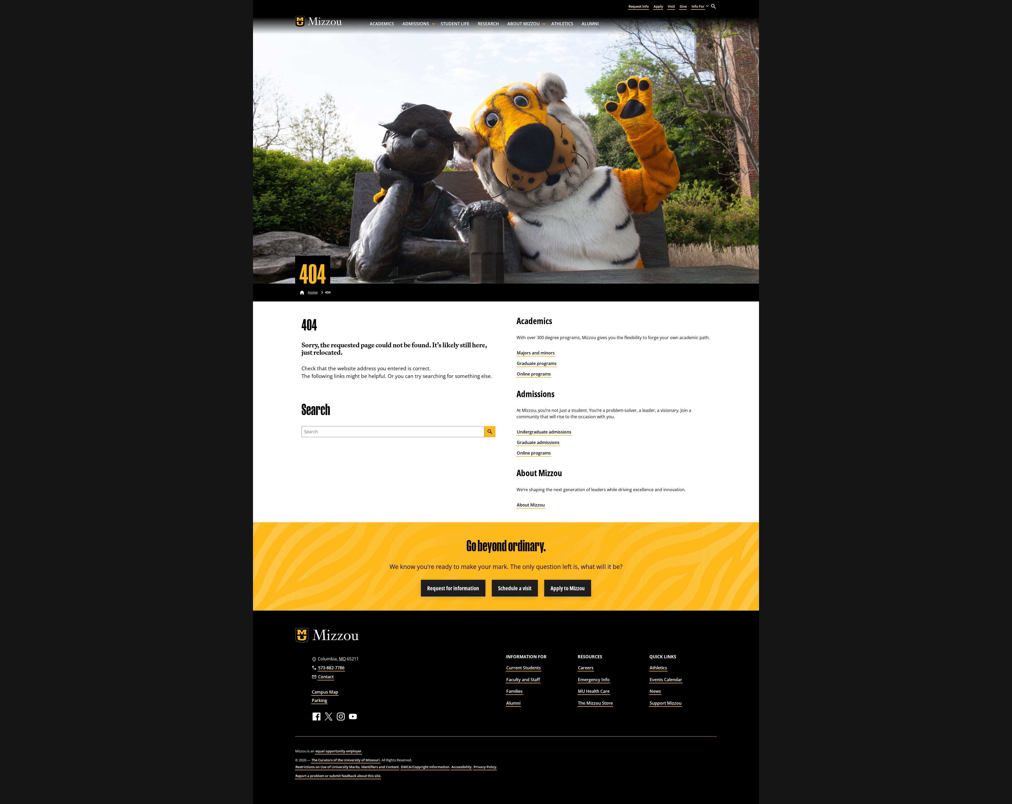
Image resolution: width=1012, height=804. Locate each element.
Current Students (523, 668)
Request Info (639, 6)
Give (683, 6)
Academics (382, 24)
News (655, 691)
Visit (671, 6)
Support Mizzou (666, 703)
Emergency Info (594, 680)
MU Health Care (594, 691)
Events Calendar (666, 680)
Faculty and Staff (523, 680)
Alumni (590, 24)
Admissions (415, 24)
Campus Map (325, 692)
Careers (585, 668)
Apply (658, 6)
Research (488, 24)
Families (514, 691)
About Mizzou (523, 24)
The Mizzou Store (595, 703)
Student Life (455, 24)
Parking (319, 700)
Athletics (562, 24)
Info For (698, 6)
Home (313, 292)
